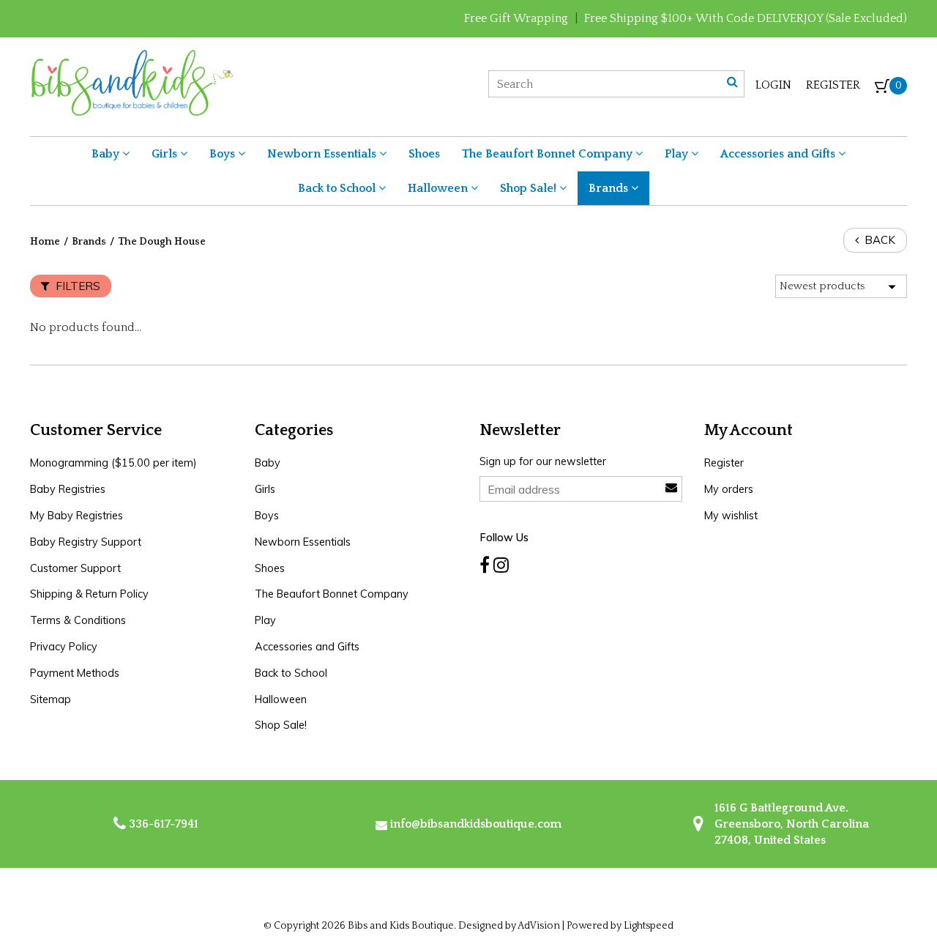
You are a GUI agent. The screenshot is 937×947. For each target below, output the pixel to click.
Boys (223, 153)
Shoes (424, 153)
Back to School (338, 188)
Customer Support (75, 568)
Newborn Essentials (323, 153)
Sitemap (50, 699)
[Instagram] (501, 565)
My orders (728, 489)
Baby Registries (67, 489)
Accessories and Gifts (779, 153)
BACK (878, 240)
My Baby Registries (76, 515)
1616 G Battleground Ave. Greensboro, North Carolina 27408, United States (790, 824)
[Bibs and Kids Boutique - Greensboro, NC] (131, 82)
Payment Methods (74, 673)
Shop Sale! (529, 188)
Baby (107, 153)
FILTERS (76, 286)
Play (678, 153)
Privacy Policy (63, 646)
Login (773, 85)
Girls (166, 153)
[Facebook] (484, 565)
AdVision (539, 926)
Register (833, 85)
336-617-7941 (162, 824)
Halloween (439, 188)
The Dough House (162, 242)
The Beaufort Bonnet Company (548, 153)
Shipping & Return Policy (89, 594)
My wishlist (731, 515)
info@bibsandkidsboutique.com (475, 824)
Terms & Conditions (78, 620)
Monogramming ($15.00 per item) (113, 462)
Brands (610, 188)
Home (45, 242)
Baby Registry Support (85, 542)
